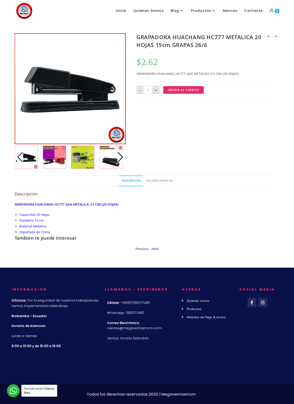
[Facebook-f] (252, 302)
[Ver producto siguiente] (276, 36)
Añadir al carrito (183, 90)
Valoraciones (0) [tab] (159, 181)
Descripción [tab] (131, 181)
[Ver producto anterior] (268, 36)
